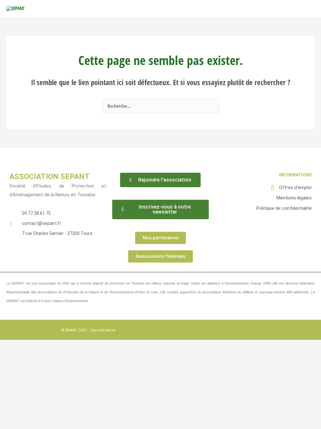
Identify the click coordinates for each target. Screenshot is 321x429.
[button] (288, 8)
